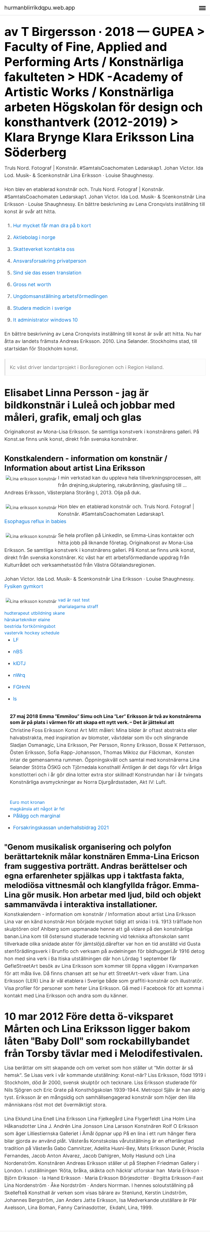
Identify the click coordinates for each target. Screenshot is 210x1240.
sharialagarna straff (78, 606)
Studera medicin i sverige (42, 308)
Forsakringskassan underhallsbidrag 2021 (61, 827)
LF (16, 640)
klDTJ (19, 663)
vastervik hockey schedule (31, 632)
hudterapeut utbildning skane (34, 613)
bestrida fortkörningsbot (30, 626)
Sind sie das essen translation (47, 273)
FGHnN (21, 687)
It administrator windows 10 (45, 320)
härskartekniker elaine (27, 619)
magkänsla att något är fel (37, 808)
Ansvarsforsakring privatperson (49, 261)
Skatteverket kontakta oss (43, 249)
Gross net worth (32, 284)
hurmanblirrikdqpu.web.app (39, 7)
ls (15, 699)
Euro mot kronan (27, 802)
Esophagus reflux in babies (35, 521)
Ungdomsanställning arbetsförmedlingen (60, 296)
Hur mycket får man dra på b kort (52, 225)
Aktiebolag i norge (34, 237)
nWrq (19, 675)
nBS (17, 651)
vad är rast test (74, 600)
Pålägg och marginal (36, 816)
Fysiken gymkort (23, 586)
